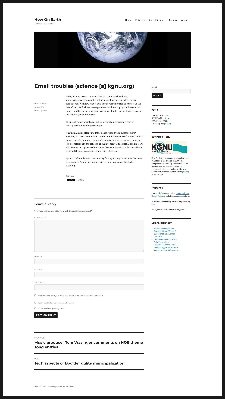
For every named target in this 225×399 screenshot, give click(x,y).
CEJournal (158, 237)
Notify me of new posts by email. (51, 309)
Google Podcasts (158, 196)
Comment (40, 217)
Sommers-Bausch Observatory (166, 250)
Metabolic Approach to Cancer (166, 247)
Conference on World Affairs (165, 239)
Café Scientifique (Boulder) (165, 231)
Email (38, 269)
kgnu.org (167, 124)
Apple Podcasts (182, 193)
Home (128, 20)
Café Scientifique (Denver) (165, 234)
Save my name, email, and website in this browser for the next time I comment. (70, 295)
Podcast (173, 20)
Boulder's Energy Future (164, 228)
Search (154, 87)
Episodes (140, 20)
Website (38, 282)
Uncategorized (40, 111)
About (184, 20)
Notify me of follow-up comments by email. (56, 303)
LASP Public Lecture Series (165, 245)
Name (38, 257)
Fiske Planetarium (161, 242)
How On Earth (47, 19)
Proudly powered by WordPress (61, 387)
